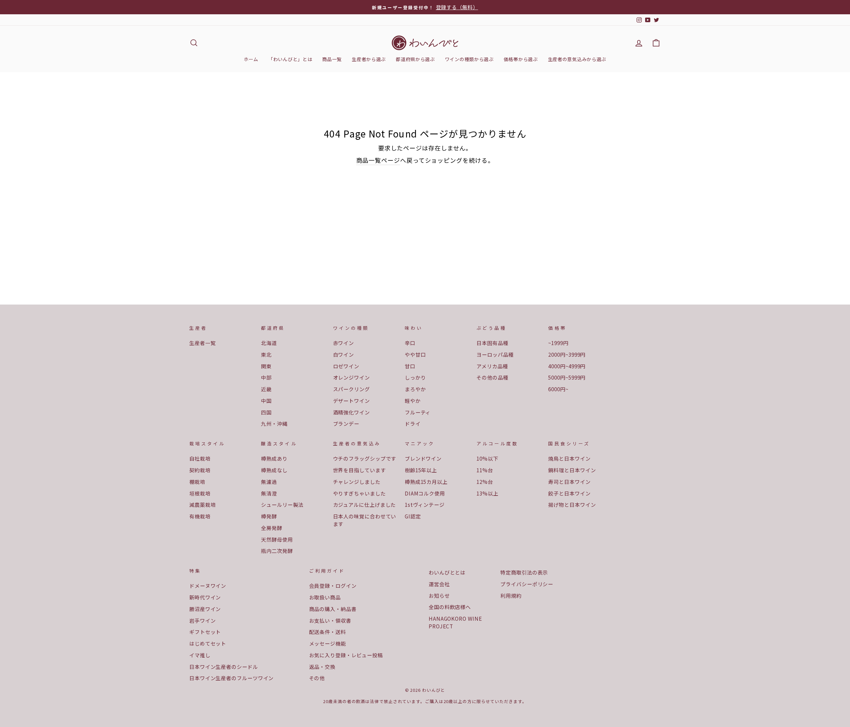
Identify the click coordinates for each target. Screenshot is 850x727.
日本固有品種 (492, 342)
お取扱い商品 (325, 597)
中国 (266, 400)
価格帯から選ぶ (521, 59)
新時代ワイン (205, 597)
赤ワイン (343, 342)
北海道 (269, 342)
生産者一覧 (202, 342)
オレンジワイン (351, 377)
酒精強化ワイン (351, 412)
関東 (266, 366)
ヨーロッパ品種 (494, 354)
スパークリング (351, 389)
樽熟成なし (274, 470)
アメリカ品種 (492, 366)
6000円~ (558, 389)
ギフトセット (205, 631)
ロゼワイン (346, 366)
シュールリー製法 (282, 504)
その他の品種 (492, 377)
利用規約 (511, 595)
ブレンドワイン (423, 458)
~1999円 (558, 342)
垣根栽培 (200, 493)
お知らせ (439, 595)
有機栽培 (200, 516)
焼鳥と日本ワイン (569, 458)
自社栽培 (200, 458)
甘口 (410, 366)
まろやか (415, 389)
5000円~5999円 (566, 377)
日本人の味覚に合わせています (364, 519)
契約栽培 (200, 470)
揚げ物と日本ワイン (572, 504)
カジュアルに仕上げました (364, 504)
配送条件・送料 (327, 631)
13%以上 (487, 493)
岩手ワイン (202, 620)
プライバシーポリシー (526, 584)
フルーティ (418, 412)
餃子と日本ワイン (569, 493)
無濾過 (269, 481)
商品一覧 (332, 59)
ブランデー (346, 423)
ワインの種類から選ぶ (469, 59)
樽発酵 (269, 516)
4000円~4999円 (566, 366)
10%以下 (487, 458)
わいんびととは (447, 572)
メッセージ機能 (327, 643)
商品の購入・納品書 (333, 608)
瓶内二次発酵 (277, 550)
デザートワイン (351, 400)
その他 (317, 678)
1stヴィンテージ (425, 504)
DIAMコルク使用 (425, 493)
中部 (266, 377)
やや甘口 (415, 354)
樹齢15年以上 (421, 470)
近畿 (266, 389)
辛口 (410, 342)
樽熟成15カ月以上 (426, 481)
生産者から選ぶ (369, 59)
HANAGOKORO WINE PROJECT (455, 622)
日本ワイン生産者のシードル (223, 666)
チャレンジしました (357, 481)
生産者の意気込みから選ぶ (577, 59)
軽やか (413, 400)
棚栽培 (197, 481)
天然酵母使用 (277, 539)
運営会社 (439, 584)
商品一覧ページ (378, 160)
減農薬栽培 (202, 504)
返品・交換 (322, 666)
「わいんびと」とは (290, 59)
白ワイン (343, 354)
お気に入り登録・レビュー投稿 (346, 655)
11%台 (484, 470)
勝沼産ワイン (205, 608)
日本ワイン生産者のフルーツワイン (231, 678)
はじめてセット (207, 643)
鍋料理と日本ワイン (572, 470)
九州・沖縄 (274, 423)
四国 (266, 412)
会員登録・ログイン (333, 585)
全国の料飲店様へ (450, 606)
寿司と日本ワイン (569, 481)
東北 (266, 354)
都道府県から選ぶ (415, 59)
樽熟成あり (274, 458)
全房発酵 (271, 527)
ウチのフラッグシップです (364, 458)
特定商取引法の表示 (524, 572)
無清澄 (269, 493)
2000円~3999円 (566, 354)
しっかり (415, 377)
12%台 (484, 481)
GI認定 (413, 516)
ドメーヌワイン (207, 585)
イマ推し (200, 655)
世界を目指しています (359, 470)
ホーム (251, 59)
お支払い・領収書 (330, 620)
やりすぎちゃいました (359, 493)
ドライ (413, 423)
